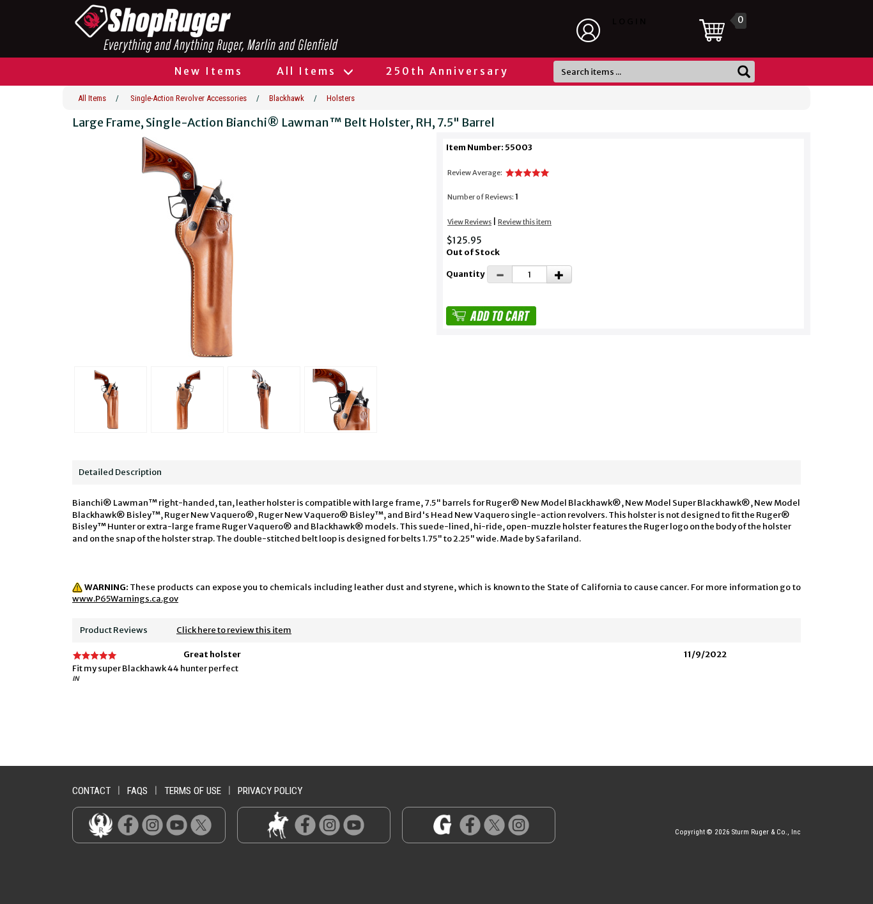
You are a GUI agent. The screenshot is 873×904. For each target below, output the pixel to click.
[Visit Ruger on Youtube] (177, 824)
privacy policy (270, 791)
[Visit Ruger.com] (100, 824)
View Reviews (469, 221)
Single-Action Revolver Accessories (188, 98)
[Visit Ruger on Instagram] (152, 824)
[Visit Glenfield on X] (494, 824)
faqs (137, 791)
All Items (308, 71)
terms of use (192, 791)
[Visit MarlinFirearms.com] (277, 824)
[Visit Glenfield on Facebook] (470, 824)
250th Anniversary (447, 71)
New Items (208, 71)
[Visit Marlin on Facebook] (305, 824)
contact (91, 791)
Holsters (341, 98)
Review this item (525, 221)
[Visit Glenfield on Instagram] (518, 824)
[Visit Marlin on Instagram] (329, 824)
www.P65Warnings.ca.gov (125, 598)
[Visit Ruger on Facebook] (128, 824)
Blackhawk (286, 98)
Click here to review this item (233, 630)
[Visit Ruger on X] (201, 824)
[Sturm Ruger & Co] (241, 28)
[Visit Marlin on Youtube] (354, 824)
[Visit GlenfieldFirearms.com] (442, 824)
